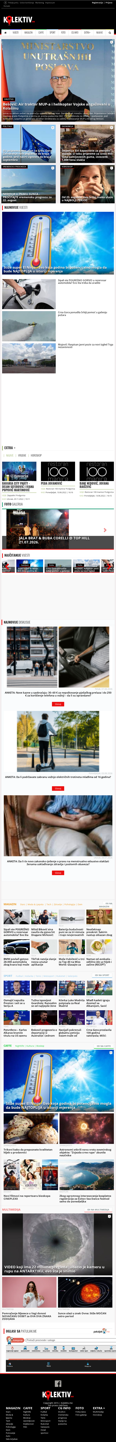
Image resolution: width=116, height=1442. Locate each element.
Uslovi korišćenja (27, 2)
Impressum (50, 2)
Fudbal (19, 976)
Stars (22, 904)
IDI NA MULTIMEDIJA (98, 1209)
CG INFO (74, 32)
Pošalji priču (13, 2)
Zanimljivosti (29, 1420)
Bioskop (40, 1045)
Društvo (61, 1411)
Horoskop (97, 1414)
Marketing (39, 2)
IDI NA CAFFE (104, 1046)
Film (25, 1427)
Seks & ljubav (12, 1439)
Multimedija (98, 1411)
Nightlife (19, 1045)
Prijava (109, 2)
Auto (8, 1436)
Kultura (30, 1045)
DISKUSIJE (17, 622)
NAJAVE (99, 32)
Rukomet (60, 976)
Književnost (28, 1423)
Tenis (38, 976)
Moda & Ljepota (36, 904)
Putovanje (10, 1433)
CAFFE (41, 32)
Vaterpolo (72, 976)
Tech (49, 904)
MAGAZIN (28, 32)
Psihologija (69, 904)
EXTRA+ (87, 32)
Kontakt (7, 6)
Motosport (49, 976)
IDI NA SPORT (102, 975)
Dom (80, 904)
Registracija (97, 2)
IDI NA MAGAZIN (105, 905)
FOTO (63, 32)
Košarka (29, 976)
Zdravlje (58, 904)
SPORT (52, 32)
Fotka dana (81, 1411)
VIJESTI (16, 32)
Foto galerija (81, 1414)
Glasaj (58, 704)
